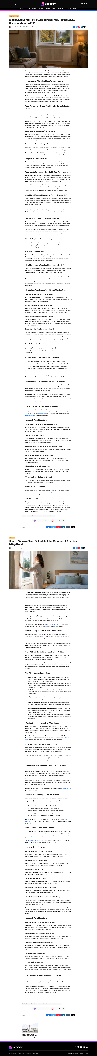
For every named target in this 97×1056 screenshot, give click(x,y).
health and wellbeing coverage (53, 624)
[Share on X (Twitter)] (77, 27)
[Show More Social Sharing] (87, 27)
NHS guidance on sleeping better (36, 840)
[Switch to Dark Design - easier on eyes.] (15, 4)
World (34, 8)
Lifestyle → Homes (14, 16)
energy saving (39, 515)
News (21, 8)
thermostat (45, 515)
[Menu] (10, 3)
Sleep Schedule (57, 1003)
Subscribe (83, 3)
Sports (69, 8)
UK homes (52, 515)
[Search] (13, 3)
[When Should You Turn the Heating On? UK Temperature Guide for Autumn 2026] (48, 49)
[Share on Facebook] (74, 27)
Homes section (42, 413)
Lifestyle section (29, 415)
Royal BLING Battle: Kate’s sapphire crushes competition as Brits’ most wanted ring (29, 1036)
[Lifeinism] (48, 3)
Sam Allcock (15, 26)
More (74, 8)
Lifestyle (60, 8)
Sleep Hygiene (49, 1003)
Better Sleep (33, 1003)
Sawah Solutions (34, 1053)
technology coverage (66, 788)
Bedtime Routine (25, 1003)
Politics (27, 8)
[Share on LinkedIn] (82, 27)
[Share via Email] (84, 27)
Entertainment (50, 8)
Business (40, 8)
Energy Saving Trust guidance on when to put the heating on (56, 492)
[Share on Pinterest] (79, 27)
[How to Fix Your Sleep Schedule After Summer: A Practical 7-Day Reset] (48, 570)
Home (10, 12)
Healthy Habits (41, 1003)
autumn (24, 515)
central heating (30, 515)
